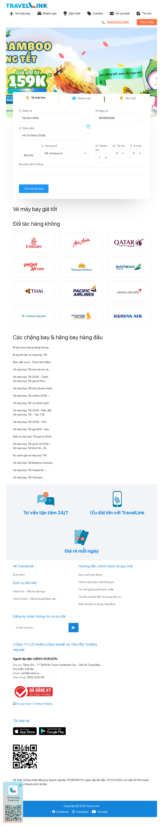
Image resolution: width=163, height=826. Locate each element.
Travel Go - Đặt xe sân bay (29, 591)
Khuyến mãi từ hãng (31, 164)
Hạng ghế (50, 145)
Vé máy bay (23, 13)
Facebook (63, 811)
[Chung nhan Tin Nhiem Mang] (32, 703)
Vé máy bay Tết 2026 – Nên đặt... (33, 410)
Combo (98, 13)
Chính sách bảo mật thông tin (96, 582)
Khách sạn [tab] (84, 98)
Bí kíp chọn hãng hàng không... (31, 347)
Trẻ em (120, 145)
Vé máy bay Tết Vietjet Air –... (30, 470)
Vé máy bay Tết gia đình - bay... (32, 429)
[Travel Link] (26, 5)
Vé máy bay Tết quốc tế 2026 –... (32, 443)
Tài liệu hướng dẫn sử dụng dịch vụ (100, 596)
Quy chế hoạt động (90, 574)
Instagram (82, 811)
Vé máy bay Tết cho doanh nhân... (33, 388)
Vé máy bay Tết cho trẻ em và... (31, 369)
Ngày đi (103, 110)
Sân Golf (75, 13)
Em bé (137, 145)
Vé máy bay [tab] (38, 97)
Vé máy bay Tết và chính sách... (32, 403)
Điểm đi (27, 110)
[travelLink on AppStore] (25, 731)
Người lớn (101, 147)
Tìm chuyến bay (34, 188)
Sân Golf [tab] (130, 98)
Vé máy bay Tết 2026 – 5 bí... (30, 421)
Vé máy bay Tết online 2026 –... (32, 395)
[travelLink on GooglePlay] (52, 731)
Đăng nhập (147, 22)
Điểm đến (28, 128)
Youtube (102, 811)
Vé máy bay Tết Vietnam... (28, 477)
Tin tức (146, 13)
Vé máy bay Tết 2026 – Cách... (31, 376)
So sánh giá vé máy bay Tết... (30, 455)
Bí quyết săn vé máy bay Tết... (31, 354)
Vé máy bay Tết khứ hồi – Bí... (30, 448)
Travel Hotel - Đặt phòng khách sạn (34, 598)
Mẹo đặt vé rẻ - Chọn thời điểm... (32, 362)
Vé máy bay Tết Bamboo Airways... (33, 462)
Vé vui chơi (122, 13)
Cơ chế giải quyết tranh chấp (96, 589)
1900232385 (118, 22)
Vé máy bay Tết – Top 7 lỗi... (29, 414)
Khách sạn (49, 13)
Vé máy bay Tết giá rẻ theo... (30, 381)
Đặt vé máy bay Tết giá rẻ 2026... (33, 436)
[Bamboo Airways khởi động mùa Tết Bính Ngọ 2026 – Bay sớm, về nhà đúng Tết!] (81, 70)
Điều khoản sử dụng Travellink (97, 604)
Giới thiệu (19, 574)
